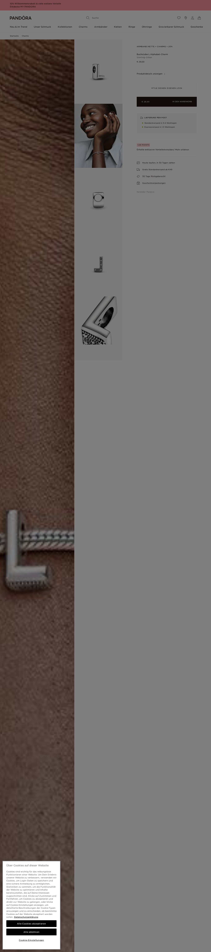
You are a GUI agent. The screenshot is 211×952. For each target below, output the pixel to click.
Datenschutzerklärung (26, 917)
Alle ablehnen (31, 932)
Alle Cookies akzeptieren (31, 923)
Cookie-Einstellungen (31, 940)
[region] (31, 905)
